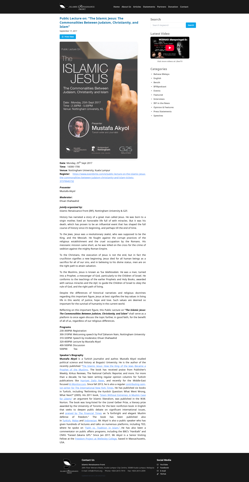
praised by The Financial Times (83, 413)
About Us (126, 6)
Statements (149, 6)
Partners (161, 6)
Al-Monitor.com (77, 384)
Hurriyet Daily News (92, 380)
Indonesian (90, 420)
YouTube (164, 464)
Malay (75, 420)
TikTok (163, 474)
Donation (173, 6)
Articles (137, 6)
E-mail (163, 471)
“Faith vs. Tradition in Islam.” (103, 427)
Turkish (67, 420)
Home (116, 6)
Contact (184, 6)
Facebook (164, 467)
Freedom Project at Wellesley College (96, 438)
